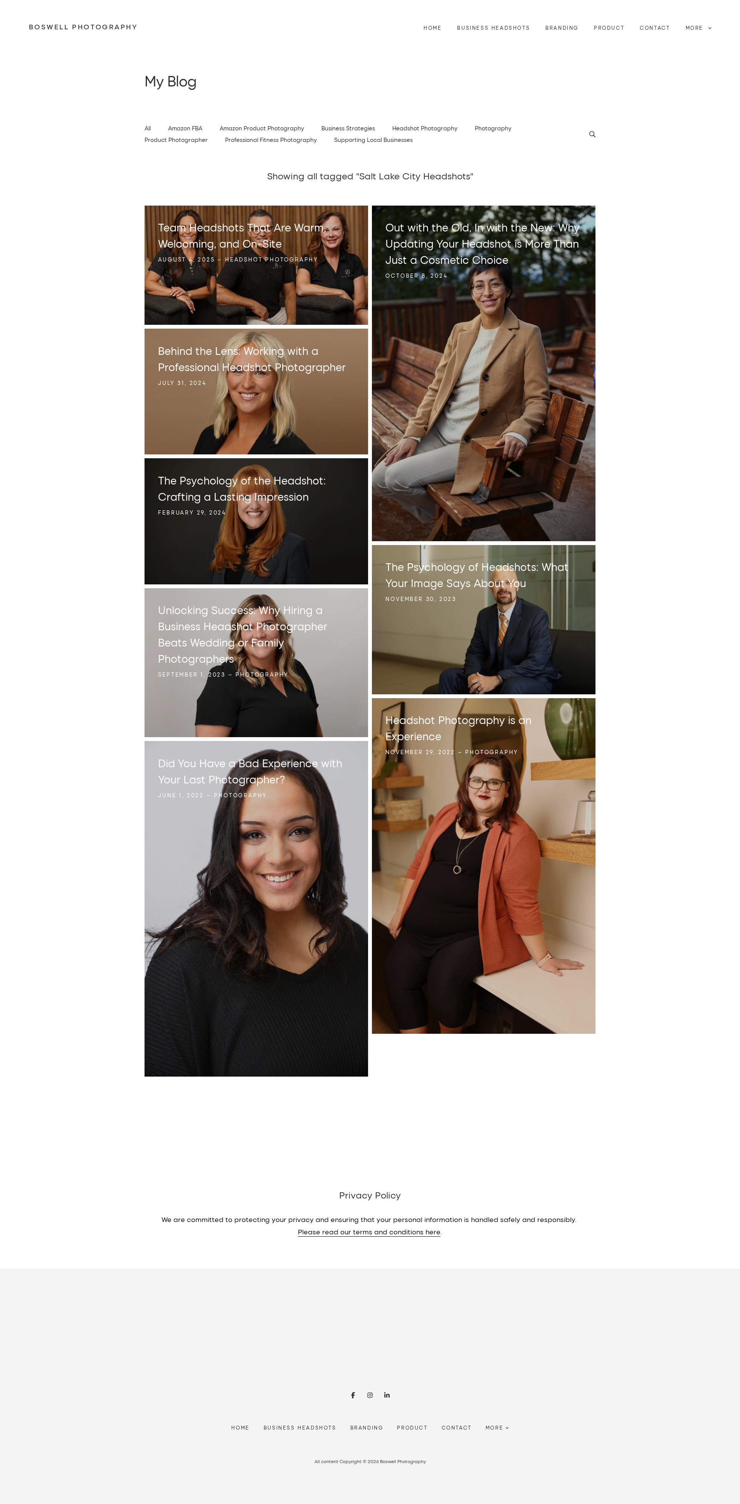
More (696, 28)
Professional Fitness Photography (271, 139)
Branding (562, 28)
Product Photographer (176, 139)
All (148, 128)
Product (609, 28)
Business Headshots (493, 28)
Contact (655, 28)
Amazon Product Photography (262, 128)
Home (433, 28)
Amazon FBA (185, 128)
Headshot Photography (424, 128)
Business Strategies (348, 128)
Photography (493, 128)
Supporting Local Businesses (373, 139)
